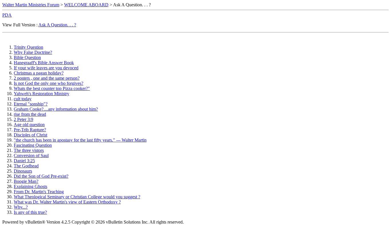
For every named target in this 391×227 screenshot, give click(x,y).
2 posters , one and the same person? (47, 78)
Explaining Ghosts (30, 186)
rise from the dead (30, 114)
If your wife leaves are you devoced (46, 67)
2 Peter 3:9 (23, 119)
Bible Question (27, 57)
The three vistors (29, 150)
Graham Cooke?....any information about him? (56, 109)
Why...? (21, 207)
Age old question (29, 124)
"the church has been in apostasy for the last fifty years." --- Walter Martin (80, 140)
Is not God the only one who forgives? (48, 83)
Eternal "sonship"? (31, 103)
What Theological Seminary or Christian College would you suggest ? (77, 196)
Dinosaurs (23, 171)
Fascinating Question (33, 145)
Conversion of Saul (31, 155)
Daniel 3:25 (24, 160)
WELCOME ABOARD (86, 4)
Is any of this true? (30, 212)
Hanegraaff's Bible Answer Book (44, 62)
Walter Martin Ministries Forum (30, 4)
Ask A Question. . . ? (57, 24)
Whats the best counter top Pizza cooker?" (52, 88)
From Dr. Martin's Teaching (39, 191)
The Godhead (26, 165)
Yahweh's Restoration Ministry (41, 93)
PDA (7, 15)
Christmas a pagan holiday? (39, 73)
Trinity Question (28, 47)
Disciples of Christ (30, 134)
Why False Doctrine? (33, 52)
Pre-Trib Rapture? (30, 129)
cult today (22, 98)
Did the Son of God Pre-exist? (41, 176)
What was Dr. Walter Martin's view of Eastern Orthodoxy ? (67, 201)
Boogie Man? (26, 181)
